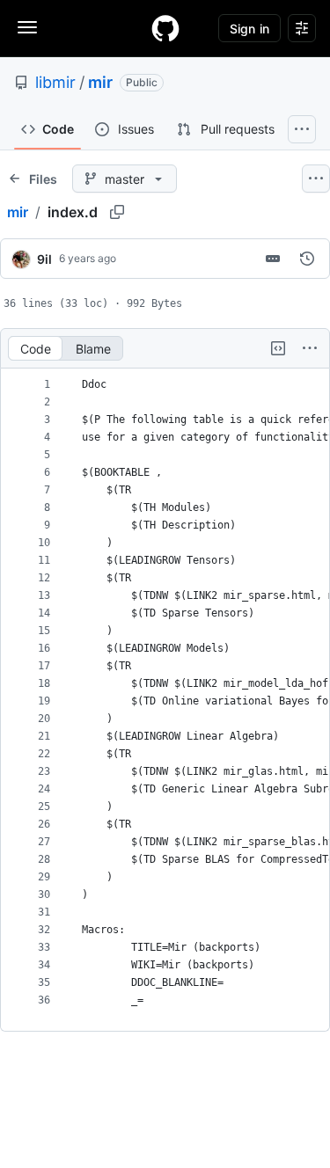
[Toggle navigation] (27, 27)
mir (100, 82)
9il (44, 259)
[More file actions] (309, 348)
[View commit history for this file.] (307, 258)
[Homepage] (165, 28)
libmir (55, 82)
